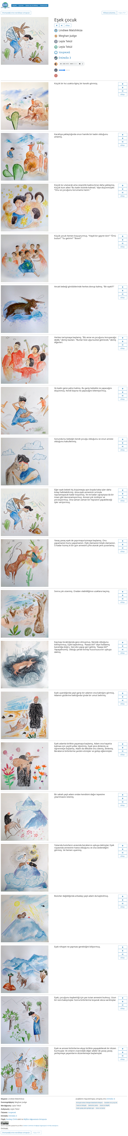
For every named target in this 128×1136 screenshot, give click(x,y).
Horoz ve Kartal (100, 1108)
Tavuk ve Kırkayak (81, 1105)
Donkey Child (11, 1119)
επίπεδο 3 (111, 1099)
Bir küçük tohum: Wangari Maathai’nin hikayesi (89, 1102)
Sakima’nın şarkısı (93, 1105)
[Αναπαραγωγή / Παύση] (61, 25)
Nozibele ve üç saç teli (110, 1102)
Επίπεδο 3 (65, 58)
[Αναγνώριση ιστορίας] (122, 1052)
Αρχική (14, 5)
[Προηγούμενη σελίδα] (122, 84)
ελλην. (67, 25)
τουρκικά (64, 52)
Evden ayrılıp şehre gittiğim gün (85, 1108)
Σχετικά (21, 5)
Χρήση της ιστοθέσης (32, 5)
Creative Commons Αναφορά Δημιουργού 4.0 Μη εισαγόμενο (40, 1125)
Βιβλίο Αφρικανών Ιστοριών (35, 1119)
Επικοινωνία (43, 5)
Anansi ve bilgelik (104, 1105)
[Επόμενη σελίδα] (56, 25)
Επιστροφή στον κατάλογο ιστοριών (16, 13)
